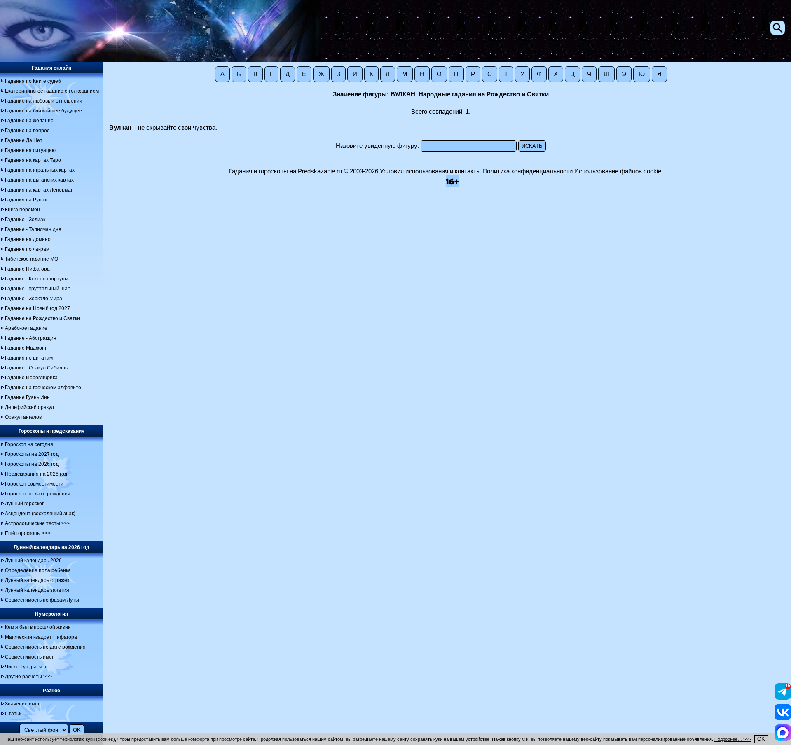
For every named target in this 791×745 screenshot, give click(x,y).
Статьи (13, 714)
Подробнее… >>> (732, 739)
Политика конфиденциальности (527, 171)
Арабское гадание (26, 328)
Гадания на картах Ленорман (39, 190)
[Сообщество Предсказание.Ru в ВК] (783, 718)
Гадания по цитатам (29, 358)
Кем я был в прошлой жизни (38, 627)
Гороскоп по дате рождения (37, 494)
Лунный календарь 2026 (33, 560)
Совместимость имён (30, 657)
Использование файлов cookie (617, 171)
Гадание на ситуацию (30, 150)
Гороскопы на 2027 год (32, 454)
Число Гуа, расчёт (26, 667)
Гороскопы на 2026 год (32, 464)
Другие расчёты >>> (28, 677)
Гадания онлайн (51, 68)
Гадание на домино (28, 239)
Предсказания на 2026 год (36, 474)
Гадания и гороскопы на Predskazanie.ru (285, 171)
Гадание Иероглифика (31, 378)
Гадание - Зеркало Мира (33, 298)
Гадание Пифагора (27, 269)
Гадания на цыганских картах (39, 180)
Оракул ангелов (23, 417)
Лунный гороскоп (25, 504)
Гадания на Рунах (26, 200)
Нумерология (51, 614)
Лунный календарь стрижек (37, 580)
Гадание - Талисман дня (33, 229)
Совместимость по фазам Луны (42, 600)
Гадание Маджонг (26, 348)
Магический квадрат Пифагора (41, 637)
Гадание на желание (29, 121)
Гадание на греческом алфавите (43, 387)
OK (761, 739)
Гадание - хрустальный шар (37, 289)
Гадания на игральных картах (40, 170)
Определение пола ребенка (38, 570)
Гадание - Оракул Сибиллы (37, 368)
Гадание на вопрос (27, 130)
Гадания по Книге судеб (33, 81)
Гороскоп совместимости (34, 484)
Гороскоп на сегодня (29, 444)
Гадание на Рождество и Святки (42, 318)
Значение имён (23, 704)
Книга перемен (22, 210)
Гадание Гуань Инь (27, 397)
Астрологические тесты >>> (37, 523)
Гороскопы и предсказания (51, 431)
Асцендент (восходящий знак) (40, 513)
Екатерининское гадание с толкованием (52, 91)
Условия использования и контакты (430, 171)
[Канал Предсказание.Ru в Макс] (783, 739)
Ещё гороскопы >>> (28, 533)
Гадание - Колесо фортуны (36, 279)
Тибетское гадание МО (31, 259)
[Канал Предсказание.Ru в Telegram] (783, 697)
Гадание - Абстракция (30, 338)
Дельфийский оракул (29, 407)
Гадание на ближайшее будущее (43, 111)
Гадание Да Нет (23, 140)
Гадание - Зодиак (25, 219)
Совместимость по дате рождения (45, 647)
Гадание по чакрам (27, 249)
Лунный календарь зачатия (37, 590)
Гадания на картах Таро (33, 160)
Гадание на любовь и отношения (43, 101)
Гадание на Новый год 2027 (37, 308)
